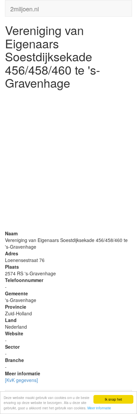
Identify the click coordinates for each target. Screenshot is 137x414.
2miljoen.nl (24, 7)
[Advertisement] (68, 161)
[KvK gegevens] (21, 380)
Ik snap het (113, 399)
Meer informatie (99, 407)
